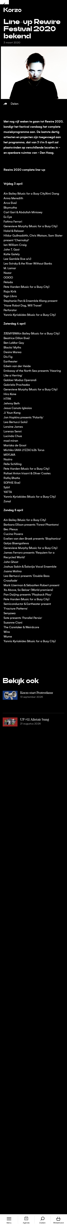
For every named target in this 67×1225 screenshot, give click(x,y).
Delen (14, 104)
